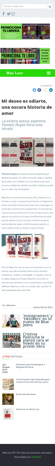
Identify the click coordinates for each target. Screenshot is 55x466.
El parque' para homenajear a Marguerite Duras (30, 365)
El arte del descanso (26, 394)
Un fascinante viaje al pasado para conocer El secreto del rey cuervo (33, 380)
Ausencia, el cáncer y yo (27, 409)
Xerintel (36, 457)
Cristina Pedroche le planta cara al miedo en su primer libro (36, 340)
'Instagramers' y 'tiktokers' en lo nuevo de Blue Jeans (38, 320)
